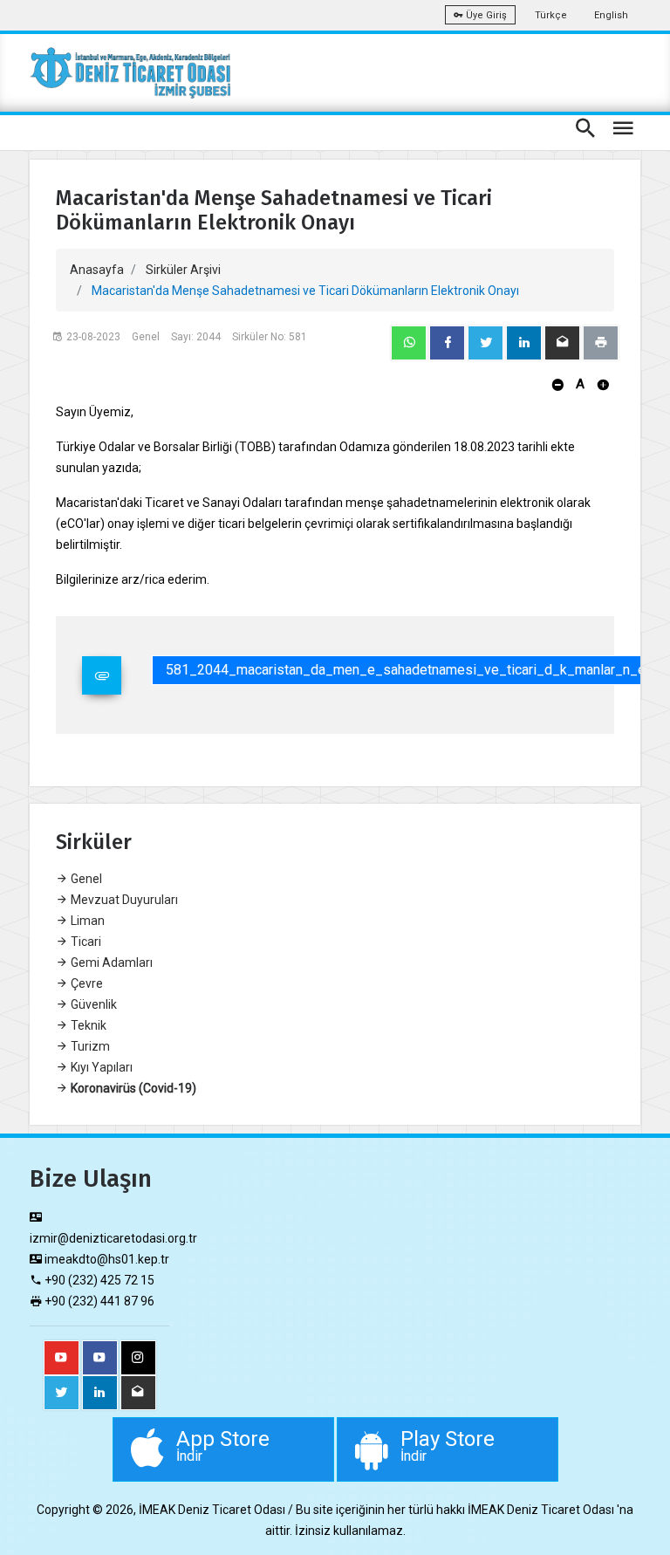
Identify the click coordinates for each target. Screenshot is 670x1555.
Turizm (89, 1046)
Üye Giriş (485, 15)
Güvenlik (92, 1004)
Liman (86, 921)
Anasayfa (97, 270)
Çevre (85, 983)
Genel (85, 879)
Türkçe (551, 15)
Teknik (87, 1025)
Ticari (84, 942)
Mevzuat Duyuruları (123, 900)
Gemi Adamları (110, 962)
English (611, 15)
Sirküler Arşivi (183, 270)
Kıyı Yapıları (100, 1067)
